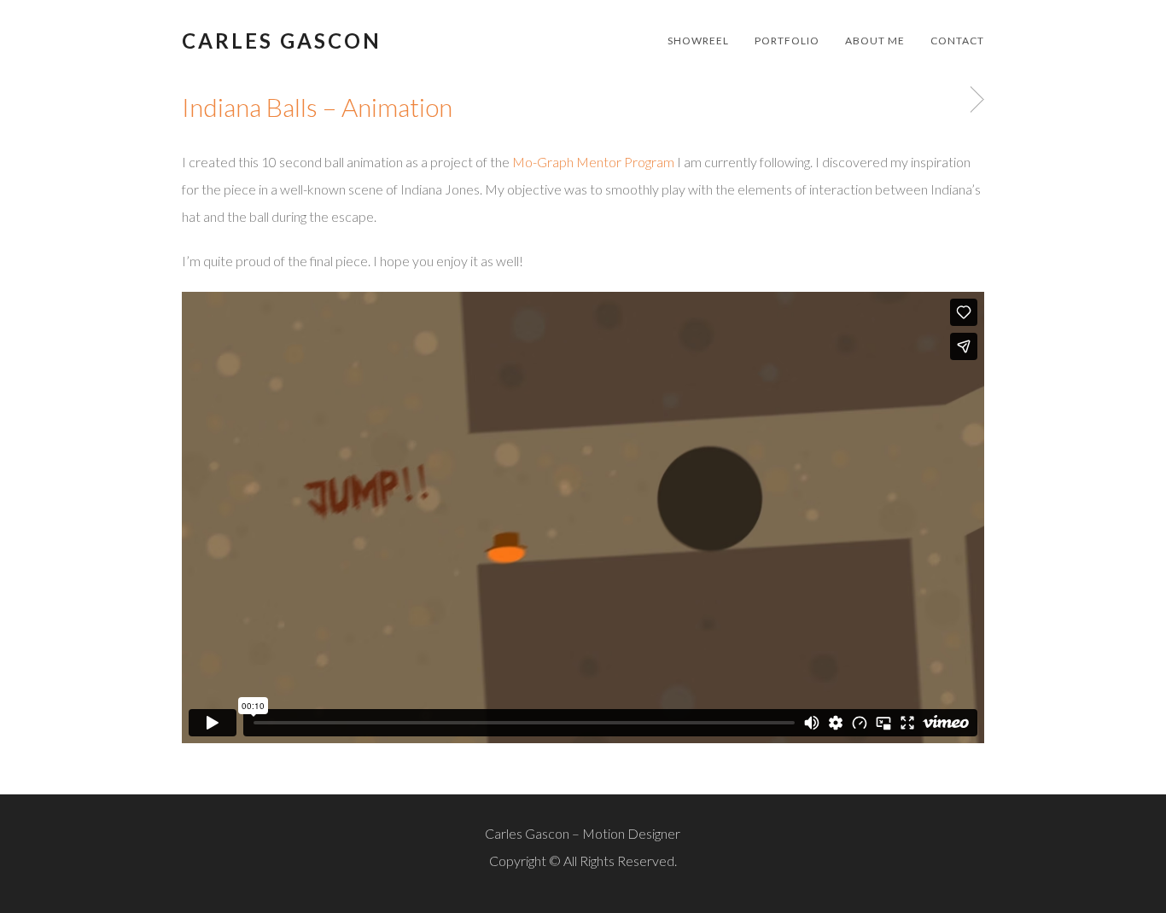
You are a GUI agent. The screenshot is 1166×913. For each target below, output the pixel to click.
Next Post (975, 100)
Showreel (698, 40)
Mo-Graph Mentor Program (593, 162)
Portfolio (787, 40)
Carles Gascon (282, 41)
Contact (957, 40)
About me (875, 40)
